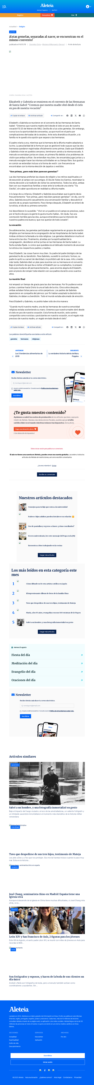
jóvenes (14, 910)
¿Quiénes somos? (45, 1077)
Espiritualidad (14, 1040)
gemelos (14, 339)
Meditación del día (24, 663)
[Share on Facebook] (67, 116)
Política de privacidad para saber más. (62, 711)
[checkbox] (12, 388)
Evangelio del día (23, 672)
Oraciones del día (23, 680)
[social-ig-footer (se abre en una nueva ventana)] (54, 1070)
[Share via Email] (80, 116)
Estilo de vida (13, 1043)
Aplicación (38, 1040)
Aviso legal (57, 1077)
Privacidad (77, 1077)
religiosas (35, 339)
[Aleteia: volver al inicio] (47, 5)
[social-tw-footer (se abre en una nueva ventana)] (49, 1070)
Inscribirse (17, 395)
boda (13, 950)
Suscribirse (48, 1055)
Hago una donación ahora (24, 429)
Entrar (54, 466)
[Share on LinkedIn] (71, 116)
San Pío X (54, 10)
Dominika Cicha (35, 44)
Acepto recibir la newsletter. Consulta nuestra (36, 389)
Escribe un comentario (47, 474)
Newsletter (39, 1037)
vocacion (14, 867)
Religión (22, 26)
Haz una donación (31, 1077)
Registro (20, 15)
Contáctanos (67, 1077)
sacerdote (15, 765)
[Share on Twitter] (76, 116)
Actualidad (13, 27)
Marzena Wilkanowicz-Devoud (53, 44)
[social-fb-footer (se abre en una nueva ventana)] (45, 1070)
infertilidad (15, 827)
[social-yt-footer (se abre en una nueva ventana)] (40, 1070)
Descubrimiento (15, 1046)
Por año (63, 1037)
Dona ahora (46, 15)
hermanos (24, 339)
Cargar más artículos (47, 555)
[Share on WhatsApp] (84, 116)
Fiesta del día (20, 655)
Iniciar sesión (47, 1062)
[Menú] (18, 6)
